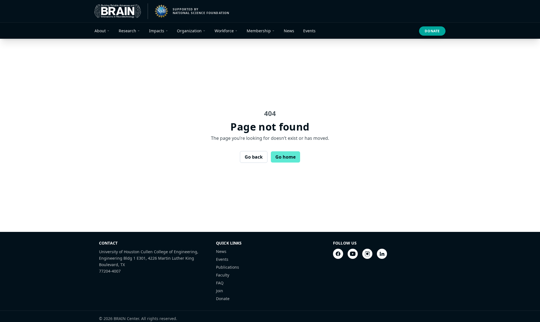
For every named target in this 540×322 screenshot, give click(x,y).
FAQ (220, 283)
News (221, 251)
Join (219, 290)
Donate (432, 31)
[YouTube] (353, 254)
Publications (227, 267)
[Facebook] (338, 254)
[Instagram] (367, 254)
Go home (285, 157)
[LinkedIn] (382, 254)
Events (222, 259)
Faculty (222, 275)
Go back (254, 157)
